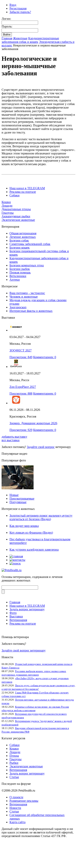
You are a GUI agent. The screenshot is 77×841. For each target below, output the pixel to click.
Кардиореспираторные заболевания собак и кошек (30, 40)
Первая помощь (20, 272)
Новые (14, 495)
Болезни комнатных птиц (26, 265)
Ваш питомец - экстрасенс (27, 293)
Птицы (14, 755)
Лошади (7, 205)
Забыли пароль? (20, 12)
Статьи (14, 777)
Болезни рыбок (19, 269)
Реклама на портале (22, 191)
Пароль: (7, 26)
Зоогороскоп (17, 307)
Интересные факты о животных (31, 311)
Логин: (6, 18)
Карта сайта (17, 822)
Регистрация (17, 8)
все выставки (11, 440)
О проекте (16, 797)
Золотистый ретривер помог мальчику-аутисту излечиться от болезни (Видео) (40, 517)
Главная (7, 38)
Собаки (14, 195)
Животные (20, 38)
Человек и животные (23, 296)
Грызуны (8, 212)
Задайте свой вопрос (41, 447)
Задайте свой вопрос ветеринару (24, 650)
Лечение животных (22, 237)
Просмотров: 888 (20, 393)
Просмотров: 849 (20, 357)
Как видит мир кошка (24, 526)
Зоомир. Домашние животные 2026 (33, 423)
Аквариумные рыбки (16, 216)
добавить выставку (14, 436)
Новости (15, 808)
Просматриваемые (21, 498)
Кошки (6, 202)
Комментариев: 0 (44, 357)
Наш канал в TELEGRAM (27, 188)
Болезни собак (19, 240)
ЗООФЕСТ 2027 (20, 350)
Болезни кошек (19, 247)
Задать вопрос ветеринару (27, 609)
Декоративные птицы (16, 209)
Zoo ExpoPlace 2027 (22, 386)
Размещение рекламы (23, 800)
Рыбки (13, 762)
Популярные (17, 502)
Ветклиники (17, 276)
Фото (13, 613)
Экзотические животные (18, 220)
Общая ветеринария (22, 233)
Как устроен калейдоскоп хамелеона (34, 549)
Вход (12, 5)
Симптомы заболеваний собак (29, 244)
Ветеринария (18, 620)
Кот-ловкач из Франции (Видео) (31, 532)
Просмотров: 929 (20, 430)
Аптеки (14, 279)
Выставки (16, 616)
